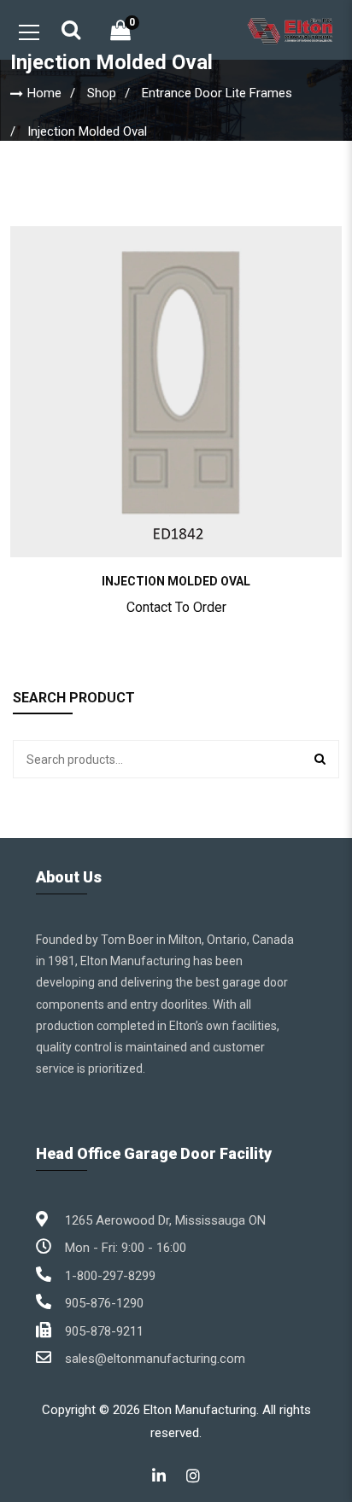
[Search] (320, 759)
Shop (101, 93)
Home (44, 93)
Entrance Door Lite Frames (217, 93)
